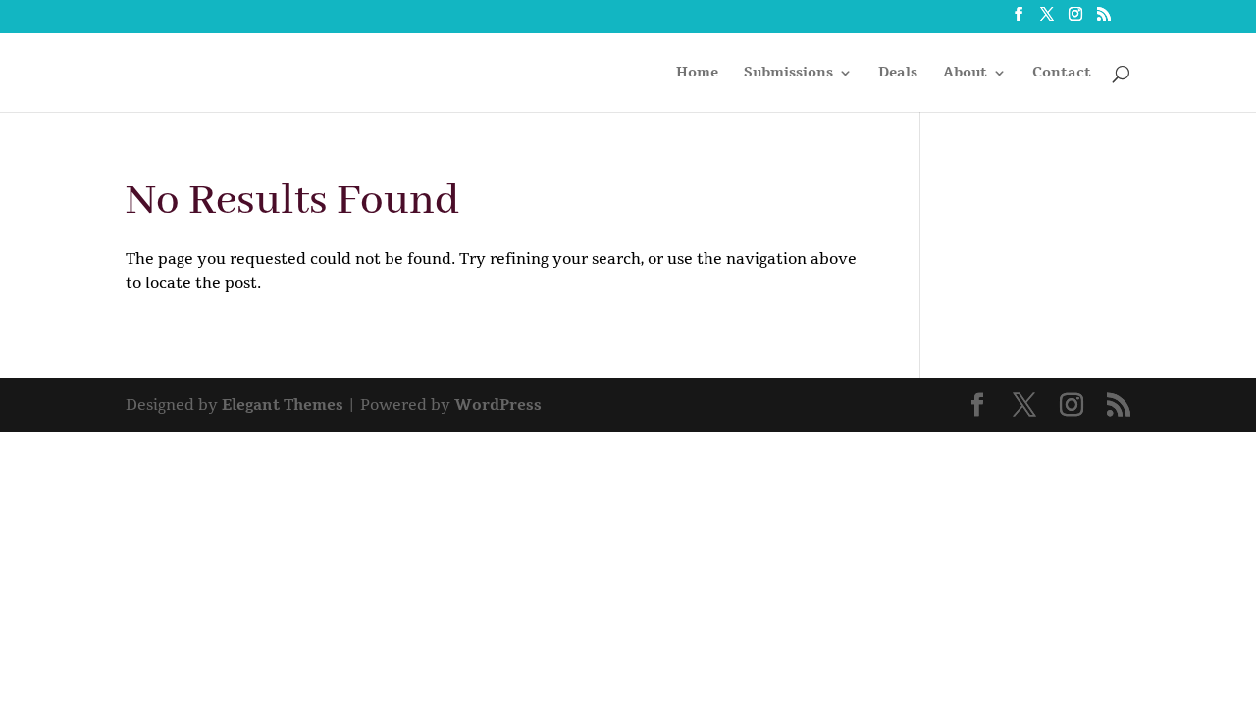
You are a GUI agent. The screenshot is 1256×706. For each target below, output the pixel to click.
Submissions (788, 73)
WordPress (498, 405)
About (965, 73)
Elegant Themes (282, 405)
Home (697, 73)
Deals (897, 73)
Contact (1061, 73)
